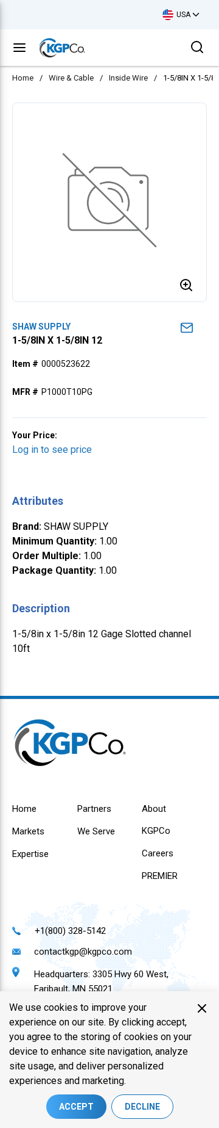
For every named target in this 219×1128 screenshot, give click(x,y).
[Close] (202, 1008)
